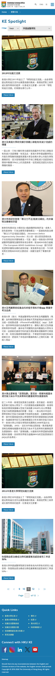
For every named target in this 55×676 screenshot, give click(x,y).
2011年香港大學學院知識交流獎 (17, 491)
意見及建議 (9, 635)
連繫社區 (14, 12)
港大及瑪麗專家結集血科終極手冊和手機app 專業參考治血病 (27, 309)
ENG (41, 4)
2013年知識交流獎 (11, 73)
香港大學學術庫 (11, 620)
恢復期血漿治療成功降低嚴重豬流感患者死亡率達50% (26, 558)
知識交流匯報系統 (12, 623)
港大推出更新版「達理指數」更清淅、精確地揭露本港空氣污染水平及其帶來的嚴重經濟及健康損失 (27, 394)
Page (20, 595)
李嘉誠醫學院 (29, 29)
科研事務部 (35, 627)
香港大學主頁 (10, 616)
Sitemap (5, 659)
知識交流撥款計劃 (12, 627)
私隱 (32, 620)
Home (4, 12)
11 (29, 589)
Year (11, 29)
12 (33, 589)
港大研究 (34, 623)
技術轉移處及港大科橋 (13, 631)
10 (24, 589)
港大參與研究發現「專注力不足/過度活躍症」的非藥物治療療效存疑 (27, 220)
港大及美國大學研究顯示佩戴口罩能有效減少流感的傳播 (27, 143)
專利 (32, 616)
